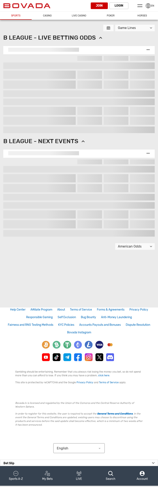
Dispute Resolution (138, 325)
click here (103, 375)
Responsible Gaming (39, 317)
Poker (111, 15)
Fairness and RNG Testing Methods (30, 325)
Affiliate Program (41, 309)
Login (119, 5)
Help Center (18, 309)
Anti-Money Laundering (116, 317)
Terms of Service (81, 309)
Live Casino (79, 15)
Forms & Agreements (110, 309)
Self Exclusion (67, 317)
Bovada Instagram (79, 332)
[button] (16, 476)
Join (99, 5)
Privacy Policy (138, 309)
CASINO (47, 15)
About (61, 309)
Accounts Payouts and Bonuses (100, 325)
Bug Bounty (88, 317)
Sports (15, 15)
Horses (142, 15)
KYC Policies (66, 325)
